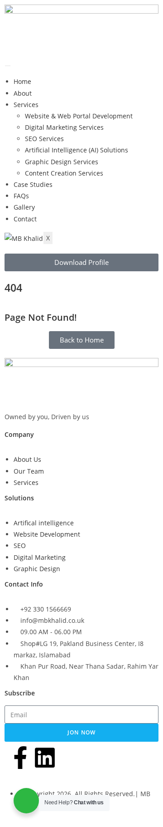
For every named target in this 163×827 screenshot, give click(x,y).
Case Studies (33, 184)
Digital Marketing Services (64, 127)
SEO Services (44, 138)
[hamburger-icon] (8, 66)
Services (26, 104)
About (23, 93)
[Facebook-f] (20, 757)
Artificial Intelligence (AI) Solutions (76, 150)
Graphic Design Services (61, 161)
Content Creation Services (64, 173)
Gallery (24, 207)
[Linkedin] (45, 757)
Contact (25, 219)
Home (22, 81)
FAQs (21, 195)
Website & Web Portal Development (79, 116)
